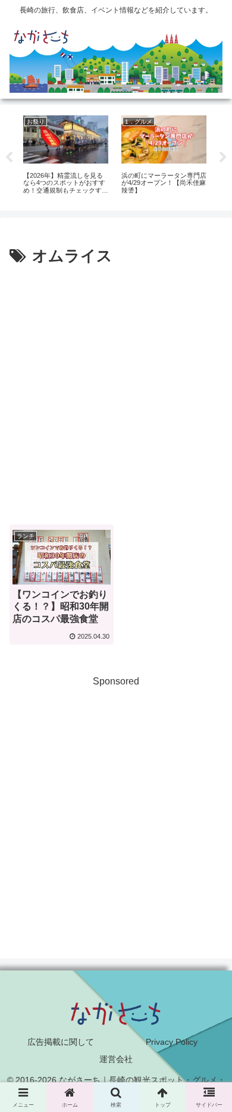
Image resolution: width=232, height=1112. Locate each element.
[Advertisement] (116, 391)
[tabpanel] (65, 155)
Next (223, 158)
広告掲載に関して (60, 1042)
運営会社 (116, 1059)
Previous (9, 158)
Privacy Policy (171, 1042)
